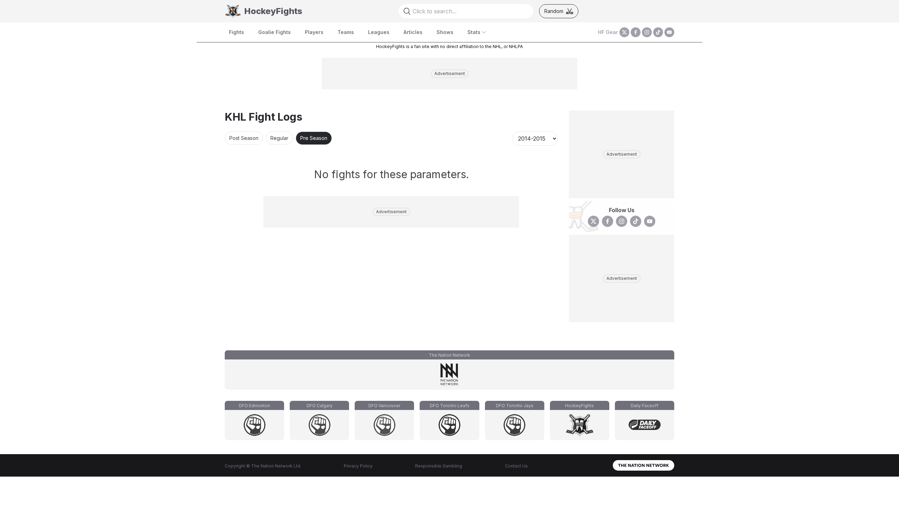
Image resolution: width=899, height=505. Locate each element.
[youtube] (669, 32)
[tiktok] (658, 32)
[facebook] (636, 32)
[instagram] (647, 32)
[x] (624, 32)
